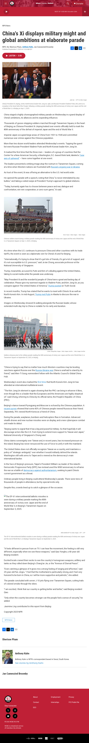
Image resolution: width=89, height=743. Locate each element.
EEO (34, 707)
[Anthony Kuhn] (7, 657)
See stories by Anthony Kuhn (29, 663)
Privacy (71, 697)
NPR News (6, 25)
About (35, 697)
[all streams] (85, 11)
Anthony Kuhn (27, 47)
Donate (79, 3)
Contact (36, 702)
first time (42, 382)
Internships (55, 702)
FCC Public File (74, 702)
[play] (6, 11)
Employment (55, 697)
